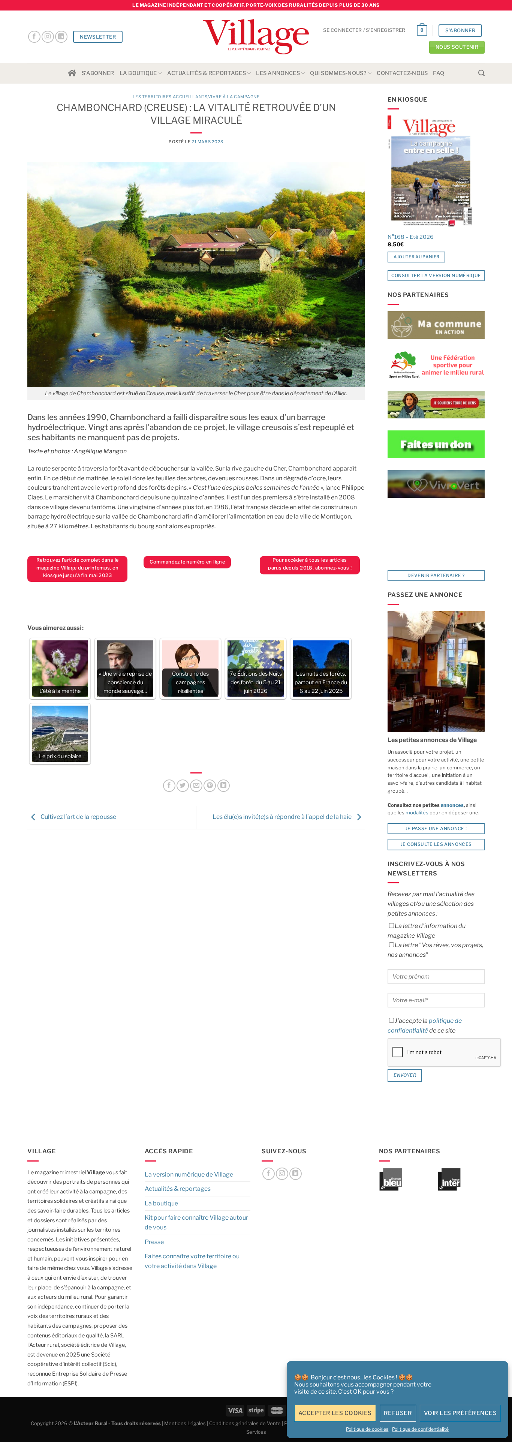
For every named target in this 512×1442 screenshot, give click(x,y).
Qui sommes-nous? (338, 73)
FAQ (438, 73)
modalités (417, 812)
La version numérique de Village (189, 1174)
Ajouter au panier (417, 256)
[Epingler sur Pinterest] (210, 785)
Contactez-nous (402, 73)
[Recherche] (481, 73)
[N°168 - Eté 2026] (430, 171)
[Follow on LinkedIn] (61, 37)
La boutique (138, 73)
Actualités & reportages (206, 73)
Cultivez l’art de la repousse (77, 817)
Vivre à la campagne (234, 96)
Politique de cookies (367, 1429)
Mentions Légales (185, 1423)
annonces (452, 805)
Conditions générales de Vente (245, 1423)
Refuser (398, 1413)
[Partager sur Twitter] (183, 785)
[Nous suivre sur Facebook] (34, 37)
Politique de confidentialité (420, 1429)
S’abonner (98, 73)
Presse (154, 1242)
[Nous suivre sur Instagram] (48, 37)
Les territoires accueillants (170, 96)
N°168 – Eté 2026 (411, 237)
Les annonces (277, 73)
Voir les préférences (460, 1413)
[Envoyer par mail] (196, 785)
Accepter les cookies (335, 1413)
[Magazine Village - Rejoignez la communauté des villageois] (256, 36)
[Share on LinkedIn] (223, 785)
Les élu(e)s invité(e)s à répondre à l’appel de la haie (283, 817)
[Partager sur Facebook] (169, 785)
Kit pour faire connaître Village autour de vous (196, 1222)
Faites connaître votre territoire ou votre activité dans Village (192, 1261)
